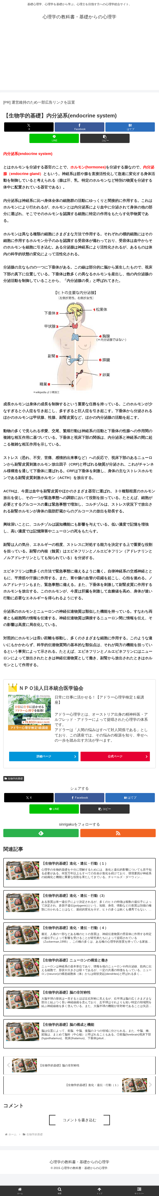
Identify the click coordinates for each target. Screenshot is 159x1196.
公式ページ (115, 756)
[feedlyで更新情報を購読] (41, 833)
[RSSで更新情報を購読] (118, 833)
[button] (105, 138)
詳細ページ (44, 756)
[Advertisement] (79, 61)
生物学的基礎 (15, 778)
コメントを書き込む (79, 1120)
